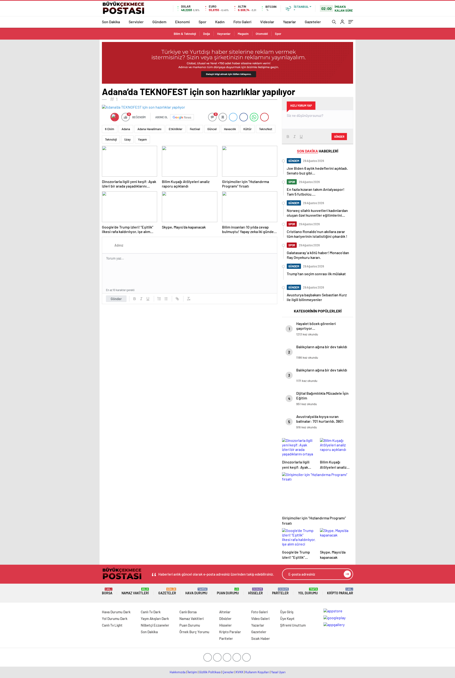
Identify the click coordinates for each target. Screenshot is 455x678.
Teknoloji (111, 139)
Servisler (136, 21)
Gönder (116, 299)
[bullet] (166, 299)
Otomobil (262, 34)
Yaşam (142, 139)
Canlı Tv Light (112, 625)
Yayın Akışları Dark (155, 618)
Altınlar (225, 612)
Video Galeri (260, 618)
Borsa (107, 591)
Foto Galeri (242, 21)
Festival (195, 129)
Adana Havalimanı (149, 129)
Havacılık (230, 129)
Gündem (159, 21)
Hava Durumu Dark (116, 612)
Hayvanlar (224, 34)
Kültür (247, 129)
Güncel (212, 129)
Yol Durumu (308, 591)
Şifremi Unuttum (293, 625)
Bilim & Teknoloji (185, 34)
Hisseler (255, 591)
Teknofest (265, 129)
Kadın (220, 21)
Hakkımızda (178, 672)
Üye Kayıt (287, 618)
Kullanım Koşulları (257, 672)
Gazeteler (313, 21)
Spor (202, 21)
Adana (126, 129)
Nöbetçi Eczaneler (155, 625)
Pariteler (280, 591)
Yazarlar (289, 21)
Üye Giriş (286, 612)
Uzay (127, 139)
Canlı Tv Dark (151, 612)
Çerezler (228, 672)
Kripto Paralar (340, 591)
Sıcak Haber (260, 638)
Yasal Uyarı (278, 672)
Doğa (206, 34)
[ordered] (159, 299)
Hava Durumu (196, 591)
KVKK (239, 672)
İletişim (192, 672)
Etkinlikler (175, 129)
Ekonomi (182, 21)
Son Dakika (111, 21)
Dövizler (225, 618)
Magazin (243, 34)
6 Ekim (109, 129)
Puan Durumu (228, 591)
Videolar (267, 21)
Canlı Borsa (188, 612)
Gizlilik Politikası (210, 672)
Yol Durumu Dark (114, 618)
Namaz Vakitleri (135, 591)
